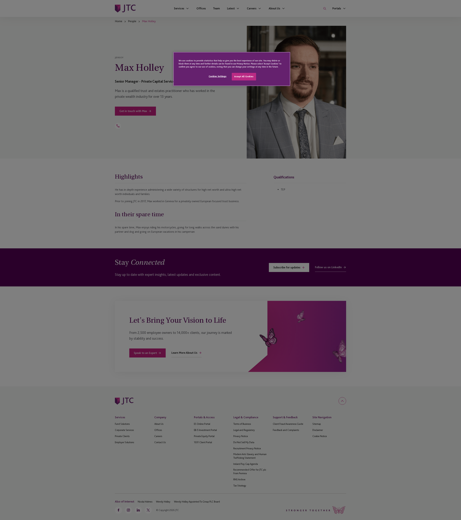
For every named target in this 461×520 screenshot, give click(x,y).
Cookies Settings (217, 76)
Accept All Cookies (243, 76)
